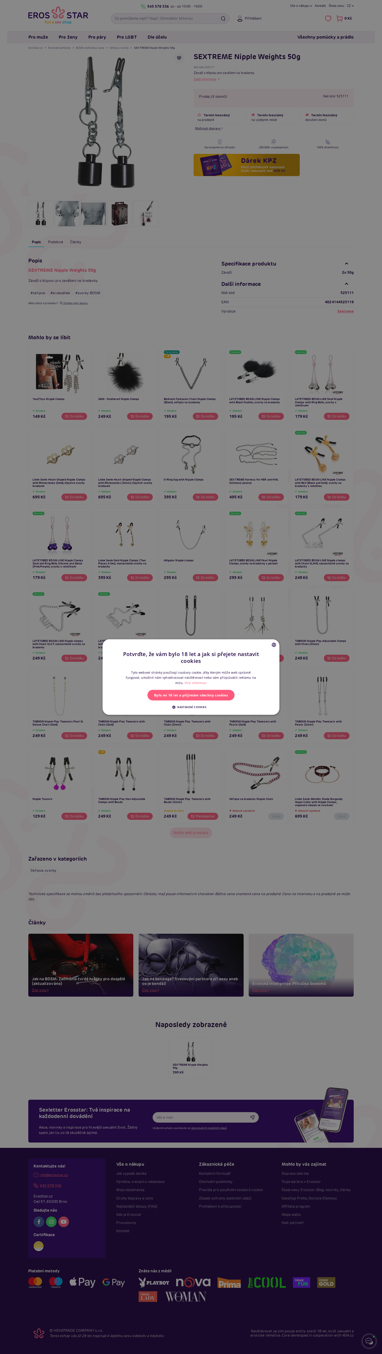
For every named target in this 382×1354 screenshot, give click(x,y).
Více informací (195, 683)
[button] (191, 707)
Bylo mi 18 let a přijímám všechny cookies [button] (191, 695)
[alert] (191, 677)
